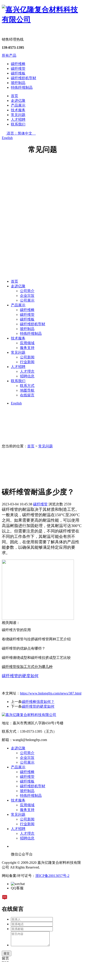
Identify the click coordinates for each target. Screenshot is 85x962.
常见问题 (18, 115)
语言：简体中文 (21, 133)
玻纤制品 (18, 83)
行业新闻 (27, 362)
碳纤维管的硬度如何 (38, 706)
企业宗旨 (27, 295)
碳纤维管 (18, 68)
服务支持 (27, 348)
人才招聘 (18, 119)
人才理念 (27, 371)
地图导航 (27, 390)
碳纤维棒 (18, 64)
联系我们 (18, 124)
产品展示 (18, 105)
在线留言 (27, 395)
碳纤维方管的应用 (16, 630)
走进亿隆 (18, 100)
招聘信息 (27, 376)
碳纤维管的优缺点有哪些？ (23, 648)
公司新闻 (27, 357)
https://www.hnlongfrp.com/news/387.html (50, 693)
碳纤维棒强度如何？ (38, 702)
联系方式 (27, 386)
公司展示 (27, 300)
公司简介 (27, 291)
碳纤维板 (18, 73)
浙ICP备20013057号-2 (52, 876)
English (7, 138)
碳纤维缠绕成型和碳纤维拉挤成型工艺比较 (36, 658)
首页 (14, 96)
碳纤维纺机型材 (23, 78)
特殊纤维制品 (22, 87)
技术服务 (18, 110)
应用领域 (27, 343)
